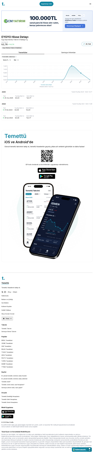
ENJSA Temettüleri (7, 349)
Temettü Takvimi (6, 328)
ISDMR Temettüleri (7, 364)
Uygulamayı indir (46, 4)
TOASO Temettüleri (7, 352)
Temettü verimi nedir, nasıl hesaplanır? (12, 384)
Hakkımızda (4, 296)
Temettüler (22, 52)
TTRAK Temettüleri (7, 367)
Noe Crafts (9, 422)
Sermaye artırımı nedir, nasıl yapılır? (11, 387)
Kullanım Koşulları (6, 306)
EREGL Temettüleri (6, 340)
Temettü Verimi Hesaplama (9, 402)
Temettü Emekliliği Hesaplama (10, 396)
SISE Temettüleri (6, 346)
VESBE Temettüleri (7, 343)
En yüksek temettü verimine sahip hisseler (14, 376)
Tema (7, 318)
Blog (9, 292)
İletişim (15, 292)
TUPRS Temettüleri (7, 361)
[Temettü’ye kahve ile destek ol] (82, 449)
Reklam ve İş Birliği (7, 299)
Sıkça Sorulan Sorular (7, 314)
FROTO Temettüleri (7, 358)
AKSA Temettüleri (6, 355)
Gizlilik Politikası (6, 310)
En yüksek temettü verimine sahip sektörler (14, 379)
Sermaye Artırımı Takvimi (8, 331)
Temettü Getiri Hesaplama (9, 399)
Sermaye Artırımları (68, 52)
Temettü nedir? (6, 381)
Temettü (5, 283)
